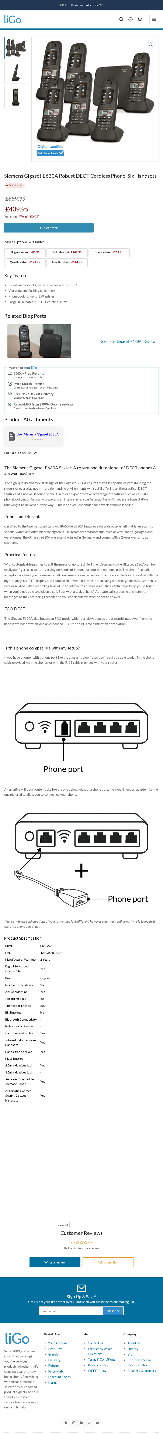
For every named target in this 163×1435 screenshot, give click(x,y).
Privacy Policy (98, 1365)
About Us (134, 1343)
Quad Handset (25, 262)
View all (63, 1225)
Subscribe (113, 1311)
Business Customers (142, 1371)
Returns (53, 1365)
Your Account (57, 1343)
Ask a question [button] (108, 1262)
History (133, 1349)
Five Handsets (67, 262)
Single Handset (25, 252)
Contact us (95, 1343)
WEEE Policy (97, 1371)
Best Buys (55, 1349)
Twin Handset (67, 252)
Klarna (53, 1382)
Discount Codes (59, 1377)
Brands (53, 1354)
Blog (131, 1354)
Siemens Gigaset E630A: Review (128, 341)
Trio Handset (109, 252)
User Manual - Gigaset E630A (38, 434)
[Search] (121, 19)
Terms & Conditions (101, 1359)
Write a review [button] (55, 1262)
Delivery (54, 1360)
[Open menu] (154, 19)
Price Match (56, 1371)
